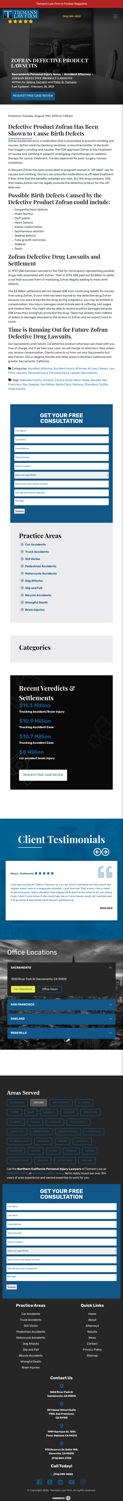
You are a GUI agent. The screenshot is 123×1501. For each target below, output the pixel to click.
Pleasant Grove (19, 1161)
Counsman (16, 1151)
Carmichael (17, 1132)
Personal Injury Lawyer (64, 373)
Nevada (96, 380)
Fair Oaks (69, 1112)
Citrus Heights (78, 1122)
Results (92, 1332)
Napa (85, 380)
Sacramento (89, 373)
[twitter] (49, 1482)
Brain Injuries (35, 610)
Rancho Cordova (68, 1132)
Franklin (71, 1151)
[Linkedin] (60, 1482)
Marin (77, 380)
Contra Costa (63, 380)
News (92, 1338)
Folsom (103, 368)
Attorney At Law (86, 368)
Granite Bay (90, 1112)
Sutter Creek (65, 1161)
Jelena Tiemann (36, 82)
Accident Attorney (40, 368)
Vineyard (87, 1161)
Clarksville (94, 1132)
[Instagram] (83, 1482)
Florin (53, 1151)
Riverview (43, 1141)
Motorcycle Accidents (41, 573)
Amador (48, 380)
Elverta (35, 1151)
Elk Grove (15, 1122)
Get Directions (23, 989)
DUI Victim (32, 559)
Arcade (62, 1141)
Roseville (49, 1112)
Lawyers (21, 373)
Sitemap (92, 1355)
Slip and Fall (33, 588)
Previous (95, 849)
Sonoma (77, 384)
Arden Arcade (41, 1132)
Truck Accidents (37, 552)
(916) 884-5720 (61, 1458)
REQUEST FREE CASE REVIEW (33, 96)
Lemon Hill (82, 1141)
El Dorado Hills (19, 1141)
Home (92, 1314)
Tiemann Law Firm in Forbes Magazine (61, 4)
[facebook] (39, 1482)
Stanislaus (91, 384)
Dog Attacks (34, 581)
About (92, 1320)
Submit (19, 511)
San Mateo (47, 384)
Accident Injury (64, 368)
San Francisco (61, 1103)
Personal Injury (38, 373)
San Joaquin (31, 384)
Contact (92, 1344)
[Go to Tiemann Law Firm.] (36, 74)
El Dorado (84, 1103)
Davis (31, 1112)
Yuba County (16, 389)
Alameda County (31, 380)
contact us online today (47, 1173)
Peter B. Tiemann (65, 82)
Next (103, 849)
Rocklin (35, 1122)
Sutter (104, 384)
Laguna (90, 1151)
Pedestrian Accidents (40, 566)
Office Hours (50, 989)
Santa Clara (63, 384)
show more (106, 908)
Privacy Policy (92, 1349)
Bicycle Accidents (38, 595)
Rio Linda (43, 1161)
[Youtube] (72, 1482)
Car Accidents (35, 544)
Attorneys (92, 1326)
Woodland (55, 1122)
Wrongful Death (36, 602)
